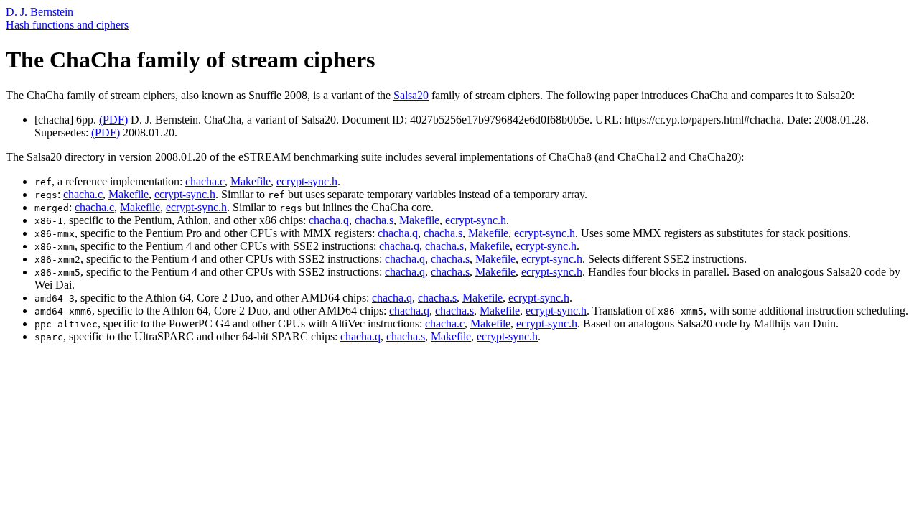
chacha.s (374, 220)
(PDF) (113, 119)
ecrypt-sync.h (306, 181)
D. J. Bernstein (39, 12)
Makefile (250, 181)
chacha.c (205, 181)
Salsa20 (411, 95)
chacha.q (329, 220)
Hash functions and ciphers (67, 25)
